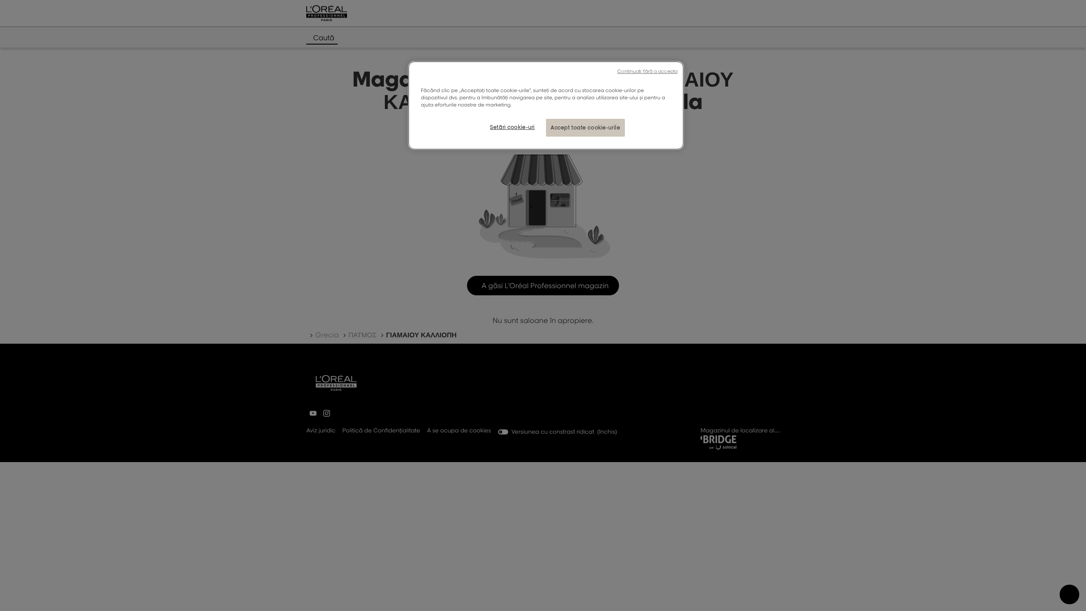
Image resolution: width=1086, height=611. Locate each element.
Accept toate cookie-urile (585, 127)
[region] (546, 105)
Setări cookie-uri (512, 127)
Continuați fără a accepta (647, 71)
